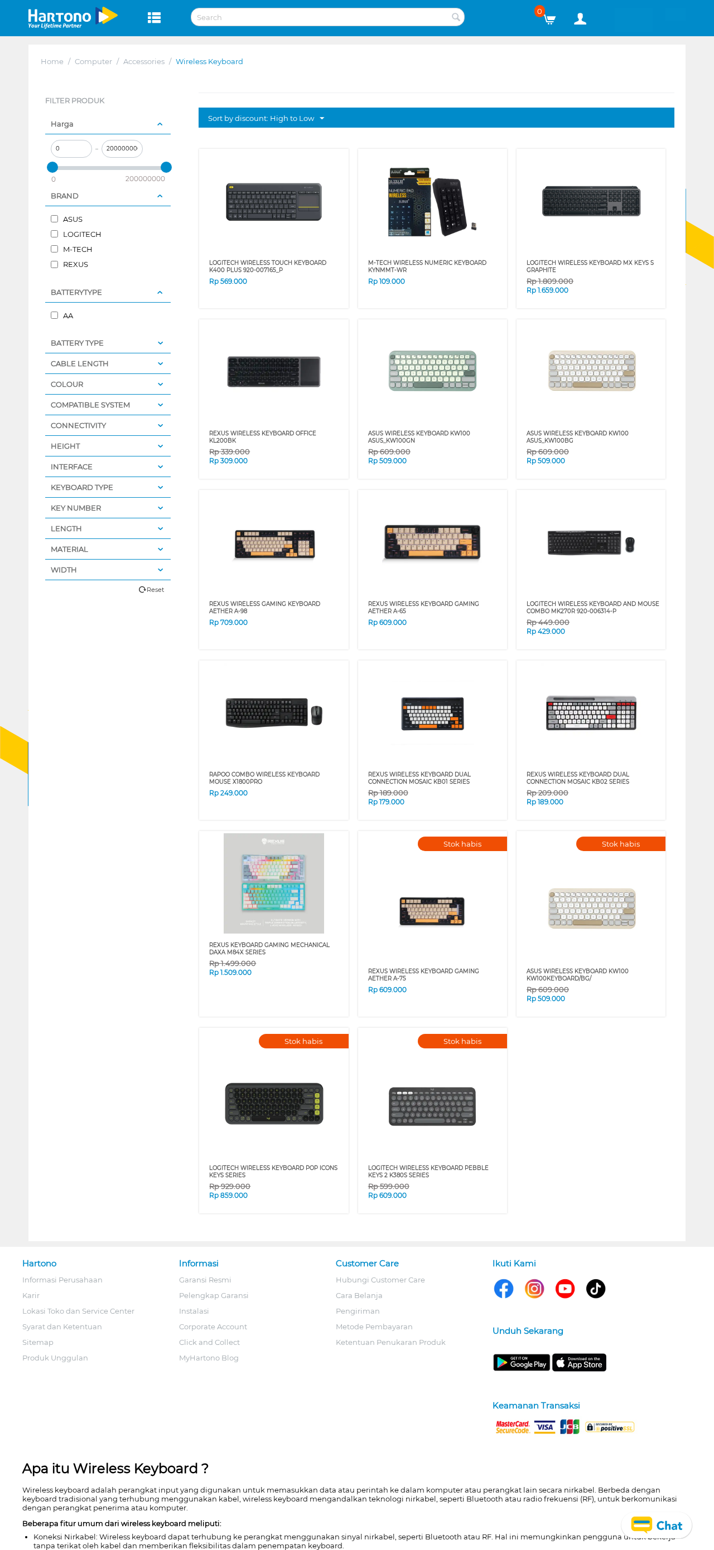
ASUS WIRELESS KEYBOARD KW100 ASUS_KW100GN (419, 437)
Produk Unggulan (55, 1357)
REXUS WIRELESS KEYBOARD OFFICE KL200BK (262, 437)
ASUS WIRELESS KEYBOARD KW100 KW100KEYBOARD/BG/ (578, 975)
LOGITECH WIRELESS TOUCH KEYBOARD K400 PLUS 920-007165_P (267, 266)
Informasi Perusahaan (62, 1279)
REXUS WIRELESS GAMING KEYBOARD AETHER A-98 (264, 607)
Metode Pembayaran (374, 1326)
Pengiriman (358, 1310)
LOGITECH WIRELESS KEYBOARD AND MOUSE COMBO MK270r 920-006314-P (593, 607)
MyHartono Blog (209, 1357)
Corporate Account (213, 1326)
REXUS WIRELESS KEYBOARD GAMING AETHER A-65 (423, 607)
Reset (155, 590)
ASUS (72, 219)
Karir (31, 1295)
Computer (93, 61)
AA (67, 315)
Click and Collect (209, 1342)
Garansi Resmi (205, 1279)
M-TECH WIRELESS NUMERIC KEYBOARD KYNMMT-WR (427, 266)
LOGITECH (81, 234)
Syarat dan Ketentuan (62, 1326)
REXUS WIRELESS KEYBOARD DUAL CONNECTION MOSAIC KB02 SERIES (578, 778)
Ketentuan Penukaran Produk (391, 1342)
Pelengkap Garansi (214, 1295)
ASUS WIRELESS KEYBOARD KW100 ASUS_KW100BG (578, 437)
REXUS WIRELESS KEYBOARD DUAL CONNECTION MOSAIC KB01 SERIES (419, 778)
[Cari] (456, 18)
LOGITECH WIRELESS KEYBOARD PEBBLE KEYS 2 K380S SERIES (428, 1171)
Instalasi (194, 1310)
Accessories (144, 61)
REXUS (74, 264)
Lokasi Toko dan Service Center (78, 1310)
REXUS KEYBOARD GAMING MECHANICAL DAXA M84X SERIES (269, 948)
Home (52, 61)
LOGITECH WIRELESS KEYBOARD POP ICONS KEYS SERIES (273, 1171)
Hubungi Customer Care (380, 1279)
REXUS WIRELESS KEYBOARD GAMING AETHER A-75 (423, 975)
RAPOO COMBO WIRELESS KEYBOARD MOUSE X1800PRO (264, 778)
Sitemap (38, 1342)
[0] (554, 16)
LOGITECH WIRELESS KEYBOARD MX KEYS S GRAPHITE (590, 266)
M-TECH (77, 249)
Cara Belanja (359, 1295)
